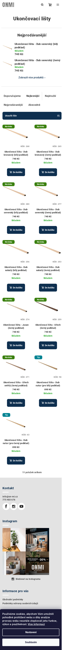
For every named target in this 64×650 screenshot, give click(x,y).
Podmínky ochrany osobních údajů (20, 603)
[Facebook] (6, 506)
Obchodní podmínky (12, 599)
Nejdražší (50, 95)
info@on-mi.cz (10, 496)
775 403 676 (8, 499)
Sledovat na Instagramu (28, 579)
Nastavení (31, 632)
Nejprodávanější (13, 104)
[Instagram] (13, 506)
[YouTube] (21, 506)
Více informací (36, 624)
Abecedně (34, 104)
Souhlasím (31, 642)
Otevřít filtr (11, 115)
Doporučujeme (12, 95)
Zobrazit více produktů (30, 77)
